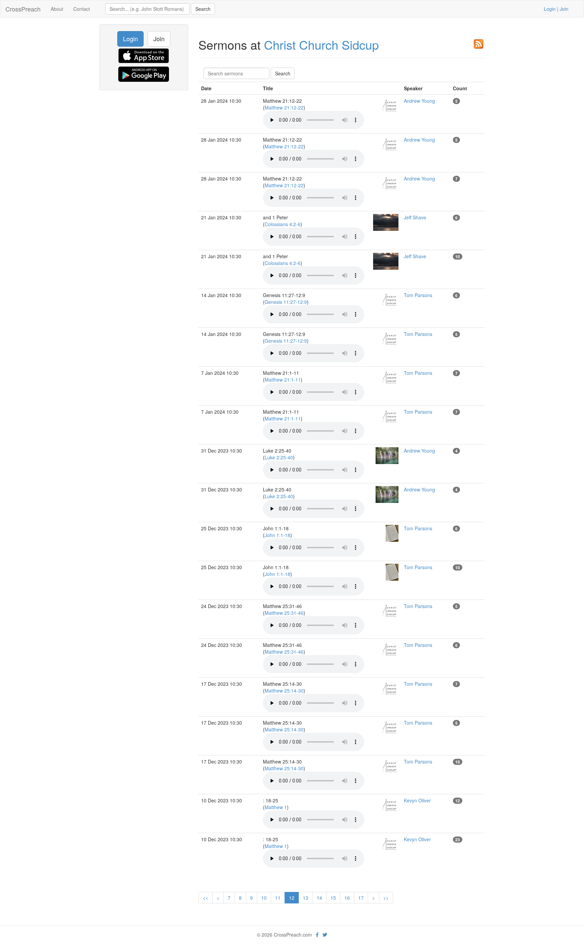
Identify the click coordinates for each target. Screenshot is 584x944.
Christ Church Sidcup (321, 44)
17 (361, 897)
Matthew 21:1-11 (283, 379)
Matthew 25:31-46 (284, 612)
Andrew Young (419, 100)
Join (564, 8)
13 (305, 897)
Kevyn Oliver (417, 800)
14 (319, 897)
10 (264, 897)
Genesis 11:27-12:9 (286, 301)
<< (205, 897)
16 (347, 897)
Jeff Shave (415, 217)
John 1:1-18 (277, 535)
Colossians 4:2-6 (282, 224)
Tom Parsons (418, 295)
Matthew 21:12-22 (284, 107)
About (57, 8)
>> (386, 897)
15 (333, 897)
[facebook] (317, 934)
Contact (81, 8)
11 (278, 897)
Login (550, 8)
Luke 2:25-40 (279, 457)
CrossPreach (23, 8)
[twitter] (324, 934)
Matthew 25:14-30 (284, 690)
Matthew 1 (276, 807)
